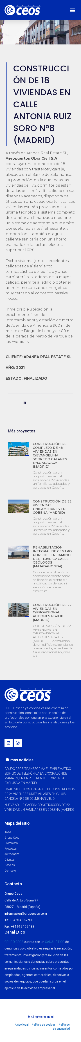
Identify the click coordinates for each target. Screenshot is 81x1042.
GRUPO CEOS (14, 942)
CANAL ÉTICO (55, 942)
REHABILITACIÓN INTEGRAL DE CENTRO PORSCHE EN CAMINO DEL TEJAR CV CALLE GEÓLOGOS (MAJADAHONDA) (52, 556)
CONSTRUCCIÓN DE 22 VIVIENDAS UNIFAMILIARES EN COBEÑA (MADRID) (52, 507)
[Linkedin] (8, 743)
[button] (72, 10)
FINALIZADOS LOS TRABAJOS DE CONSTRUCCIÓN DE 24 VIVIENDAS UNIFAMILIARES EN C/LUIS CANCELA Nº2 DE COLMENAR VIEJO (39, 793)
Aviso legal (22, 1024)
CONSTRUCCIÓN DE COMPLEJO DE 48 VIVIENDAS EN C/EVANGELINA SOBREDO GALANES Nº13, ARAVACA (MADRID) (50, 455)
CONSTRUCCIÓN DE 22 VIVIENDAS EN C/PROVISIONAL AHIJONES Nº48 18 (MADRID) (52, 612)
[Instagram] (18, 743)
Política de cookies (44, 1024)
